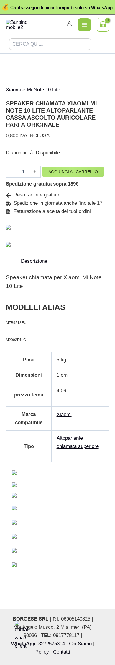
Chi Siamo (80, 643)
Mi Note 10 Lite (43, 89)
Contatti (61, 652)
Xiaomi (13, 89)
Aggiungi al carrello (73, 171)
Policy (42, 652)
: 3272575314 (38, 643)
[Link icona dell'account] (69, 24)
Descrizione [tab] (34, 261)
